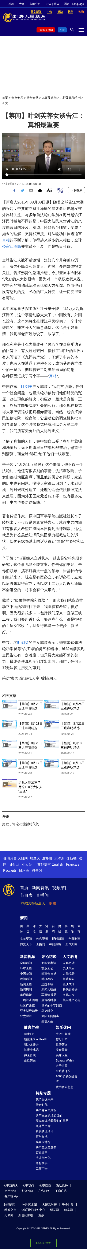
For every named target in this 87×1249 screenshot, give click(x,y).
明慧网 (54, 1210)
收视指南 (45, 1185)
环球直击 (26, 968)
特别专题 (32, 97)
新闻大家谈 (48, 963)
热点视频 (42, 938)
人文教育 (70, 956)
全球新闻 (26, 963)
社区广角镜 (27, 1005)
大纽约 (23, 858)
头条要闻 (26, 938)
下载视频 (76, 190)
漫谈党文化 (43, 1157)
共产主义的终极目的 (49, 1115)
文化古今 (69, 994)
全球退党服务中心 (33, 1210)
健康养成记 (31, 1049)
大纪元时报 (49, 1204)
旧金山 (14, 864)
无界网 (8, 1215)
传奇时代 (42, 1104)
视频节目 (60, 887)
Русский (9, 870)
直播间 (42, 895)
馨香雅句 (69, 979)
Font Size (49, 190)
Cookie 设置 (43, 1243)
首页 (5, 97)
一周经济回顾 (29, 1000)
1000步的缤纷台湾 (66, 1079)
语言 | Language (74, 3)
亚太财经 (26, 1016)
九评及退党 (49, 97)
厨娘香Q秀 (63, 1071)
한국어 (37, 870)
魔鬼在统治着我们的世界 (52, 1120)
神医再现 (30, 1055)
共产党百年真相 (46, 1110)
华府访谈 (26, 994)
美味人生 (62, 1055)
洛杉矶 (47, 858)
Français (72, 864)
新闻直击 (26, 984)
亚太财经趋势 (29, 1010)
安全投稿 (27, 1191)
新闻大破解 (48, 989)
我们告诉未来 (44, 1099)
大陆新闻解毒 (50, 1016)
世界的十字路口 (51, 1005)
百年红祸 (42, 1136)
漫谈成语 (69, 984)
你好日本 (62, 1039)
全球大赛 (71, 944)
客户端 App (11, 1196)
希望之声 (10, 1210)
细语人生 (47, 1021)
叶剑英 (27, 386)
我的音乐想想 (64, 1087)
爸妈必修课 (70, 989)
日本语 (24, 870)
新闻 (24, 918)
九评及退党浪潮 (70, 97)
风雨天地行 (43, 1142)
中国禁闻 (26, 973)
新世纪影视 (25, 1215)
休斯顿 (72, 858)
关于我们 (28, 1185)
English (57, 864)
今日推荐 (74, 938)
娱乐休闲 (63, 1027)
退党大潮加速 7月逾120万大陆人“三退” (30, 787)
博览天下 (26, 944)
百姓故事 (42, 1152)
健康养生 (31, 1027)
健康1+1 (29, 1034)
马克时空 (47, 1010)
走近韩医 (30, 1060)
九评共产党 (43, 1126)
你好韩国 (62, 1044)
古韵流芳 (69, 973)
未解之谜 (69, 963)
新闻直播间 (46, 29)
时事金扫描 (48, 973)
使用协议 (10, 1191)
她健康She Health (36, 1039)
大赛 (21, 3)
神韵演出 (55, 944)
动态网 (68, 1210)
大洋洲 (59, 858)
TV (63, 29)
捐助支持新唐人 (33, 903)
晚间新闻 (26, 979)
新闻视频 (27, 956)
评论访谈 (49, 956)
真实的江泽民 (44, 1131)
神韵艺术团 (29, 1204)
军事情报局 (48, 994)
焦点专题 (17, 97)
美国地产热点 (71, 1000)
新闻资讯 (40, 887)
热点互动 (47, 968)
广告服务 (44, 1191)
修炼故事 (42, 1163)
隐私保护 (62, 1185)
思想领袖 (47, 984)
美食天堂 (62, 1049)
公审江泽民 (11, 246)
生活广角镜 (63, 1034)
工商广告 (42, 1168)
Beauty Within (65, 1060)
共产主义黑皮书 (46, 1147)
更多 (41, 1215)
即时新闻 (58, 938)
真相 (6, 240)
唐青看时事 (48, 1000)
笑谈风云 (69, 968)
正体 (48, 3)
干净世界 (68, 1204)
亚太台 (27, 864)
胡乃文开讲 (31, 1044)
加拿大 (35, 858)
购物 (52, 903)
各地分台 (35, 3)
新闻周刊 (26, 989)
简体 (56, 3)
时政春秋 (47, 979)
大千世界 (62, 1065)
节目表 (26, 895)
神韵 (11, 3)
